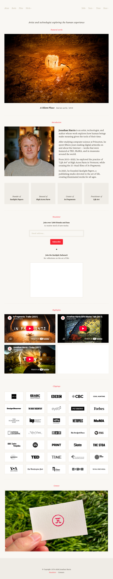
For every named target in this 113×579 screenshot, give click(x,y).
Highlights (56, 310)
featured (63, 151)
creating (63, 165)
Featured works (56, 30)
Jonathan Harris (67, 130)
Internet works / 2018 (56, 108)
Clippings (56, 386)
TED (72, 151)
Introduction (56, 122)
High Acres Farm (78, 162)
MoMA (78, 151)
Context (56, 486)
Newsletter (57, 217)
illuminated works (76, 177)
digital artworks (92, 144)
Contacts (61, 572)
